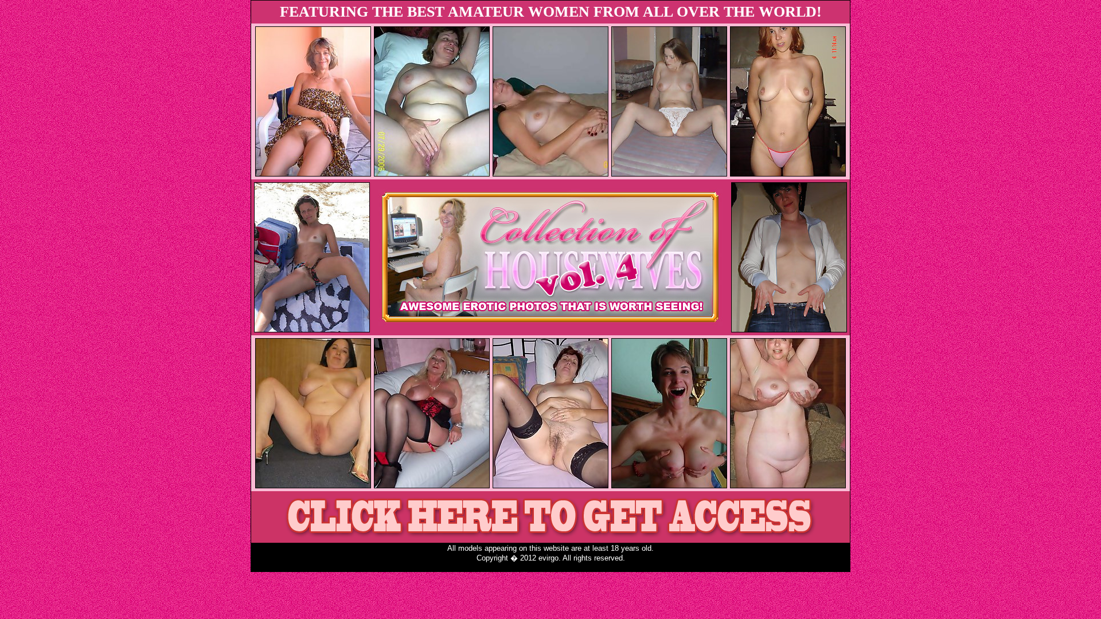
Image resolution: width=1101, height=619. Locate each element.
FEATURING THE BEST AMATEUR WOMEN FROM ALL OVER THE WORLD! (551, 11)
